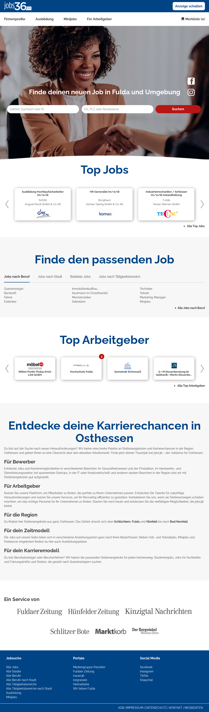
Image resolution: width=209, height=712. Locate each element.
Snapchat (146, 680)
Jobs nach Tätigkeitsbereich (119, 277)
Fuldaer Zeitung (83, 671)
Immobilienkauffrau (84, 288)
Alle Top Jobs (195, 226)
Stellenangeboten (16, 477)
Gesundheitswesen (114, 468)
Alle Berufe (13, 675)
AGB (121, 707)
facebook (146, 667)
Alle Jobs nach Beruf (191, 308)
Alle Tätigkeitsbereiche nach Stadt (29, 688)
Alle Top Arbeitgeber (191, 385)
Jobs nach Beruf (17, 277)
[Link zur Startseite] (19, 6)
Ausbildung (44, 19)
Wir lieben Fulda (84, 688)
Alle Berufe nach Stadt (21, 680)
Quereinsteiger (13, 288)
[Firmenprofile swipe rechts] (201, 368)
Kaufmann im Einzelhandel (90, 293)
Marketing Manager (153, 297)
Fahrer (8, 297)
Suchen (178, 109)
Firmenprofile (14, 19)
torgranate (80, 680)
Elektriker (10, 301)
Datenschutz (156, 707)
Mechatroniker (81, 297)
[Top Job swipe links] (8, 204)
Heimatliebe (81, 684)
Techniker (146, 288)
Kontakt (175, 707)
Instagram (146, 671)
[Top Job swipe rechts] (201, 204)
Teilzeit (144, 293)
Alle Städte (13, 671)
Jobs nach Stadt (50, 277)
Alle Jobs (12, 667)
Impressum (134, 707)
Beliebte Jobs (80, 277)
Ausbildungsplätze (74, 541)
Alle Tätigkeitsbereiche (21, 684)
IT (78, 472)
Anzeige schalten (188, 6)
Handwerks (166, 468)
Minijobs (70, 19)
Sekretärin (79, 301)
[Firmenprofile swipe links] (8, 368)
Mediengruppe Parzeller (89, 667)
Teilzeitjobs (169, 537)
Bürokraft (10, 293)
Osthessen (196, 452)
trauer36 (78, 675)
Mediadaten (194, 707)
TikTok (144, 675)
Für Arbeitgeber (99, 19)
